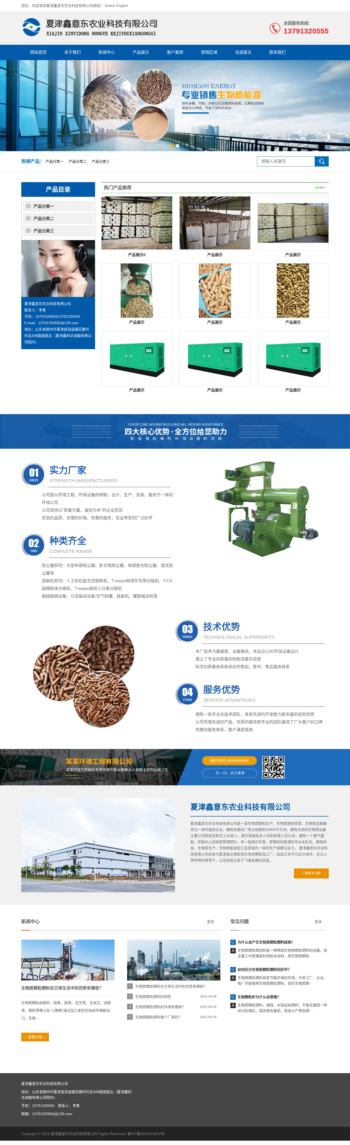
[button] (172, 145)
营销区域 (209, 52)
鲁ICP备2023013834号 (145, 1134)
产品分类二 (78, 161)
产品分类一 (55, 161)
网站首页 (38, 52)
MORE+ (320, 188)
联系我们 (277, 52)
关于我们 (72, 52)
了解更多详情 (311, 873)
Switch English (116, 6)
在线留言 (243, 52)
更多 (210, 922)
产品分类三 (101, 161)
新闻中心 (106, 52)
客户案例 (175, 52)
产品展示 (141, 52)
